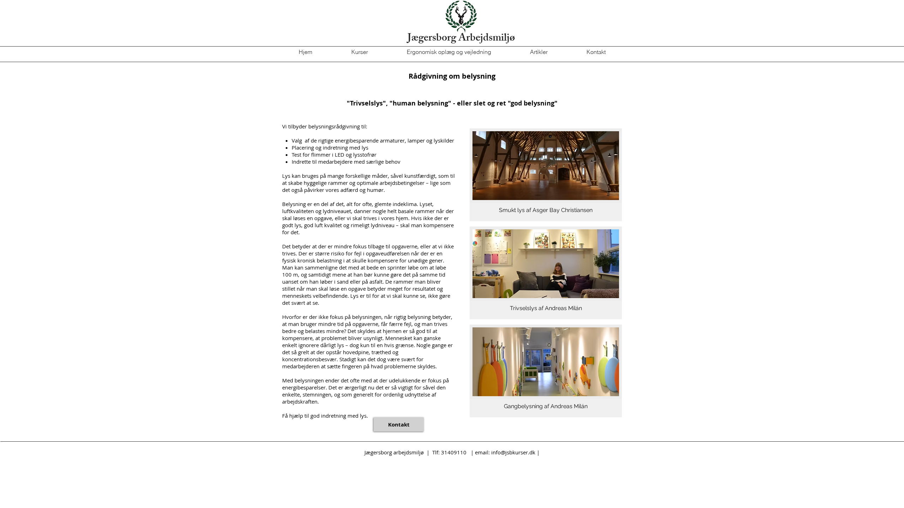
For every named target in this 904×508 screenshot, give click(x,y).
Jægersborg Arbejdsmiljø (461, 39)
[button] (546, 174)
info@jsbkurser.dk (513, 452)
